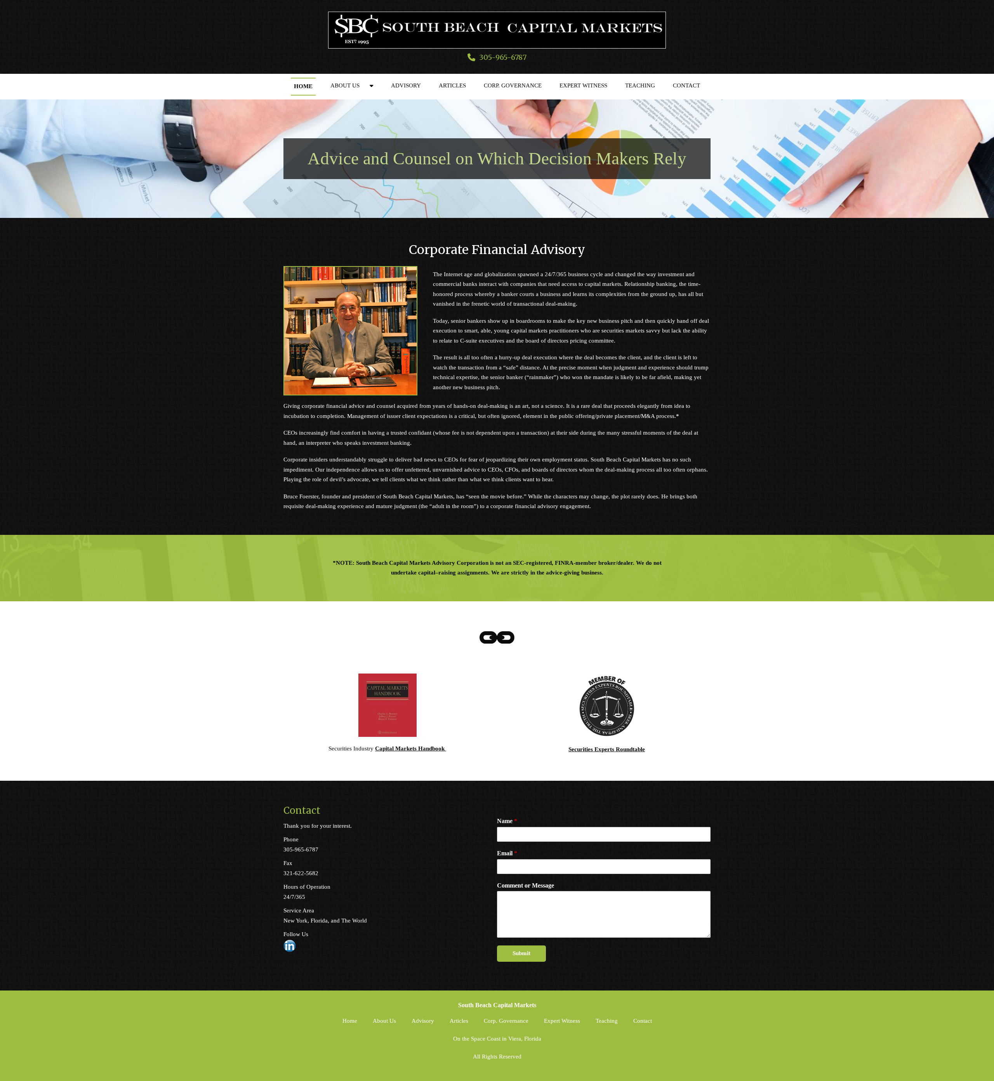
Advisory (406, 85)
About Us (345, 85)
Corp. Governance (513, 85)
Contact (686, 85)
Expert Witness (583, 85)
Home (303, 86)
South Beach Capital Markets (497, 1005)
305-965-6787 (503, 57)
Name (507, 821)
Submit (521, 953)
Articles (452, 85)
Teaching (640, 85)
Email (507, 853)
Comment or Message (525, 885)
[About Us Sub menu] (371, 86)
